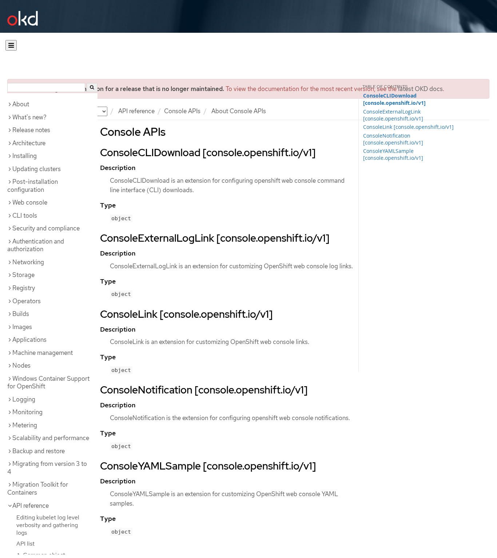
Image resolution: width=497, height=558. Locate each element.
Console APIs (182, 111)
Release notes (31, 130)
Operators (26, 301)
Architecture (28, 143)
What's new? (29, 117)
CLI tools (24, 215)
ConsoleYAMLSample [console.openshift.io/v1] (393, 154)
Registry (23, 288)
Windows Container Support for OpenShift (48, 383)
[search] (92, 87)
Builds (20, 314)
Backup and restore (38, 451)
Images (22, 327)
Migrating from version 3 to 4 (47, 468)
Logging (23, 399)
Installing (24, 156)
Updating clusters (36, 169)
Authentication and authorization (35, 245)
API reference (136, 111)
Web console (29, 202)
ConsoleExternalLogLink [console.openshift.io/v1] (393, 115)
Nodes (21, 365)
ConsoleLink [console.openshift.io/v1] (408, 126)
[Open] (11, 45)
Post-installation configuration (32, 186)
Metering (24, 425)
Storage (23, 275)
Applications (29, 340)
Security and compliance (46, 228)
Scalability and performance (50, 438)
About (20, 104)
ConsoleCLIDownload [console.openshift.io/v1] (394, 99)
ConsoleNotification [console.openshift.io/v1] (393, 139)
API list (25, 543)
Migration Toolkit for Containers (37, 488)
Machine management (42, 353)
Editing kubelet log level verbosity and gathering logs (47, 525)
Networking (28, 262)
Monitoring (27, 412)
